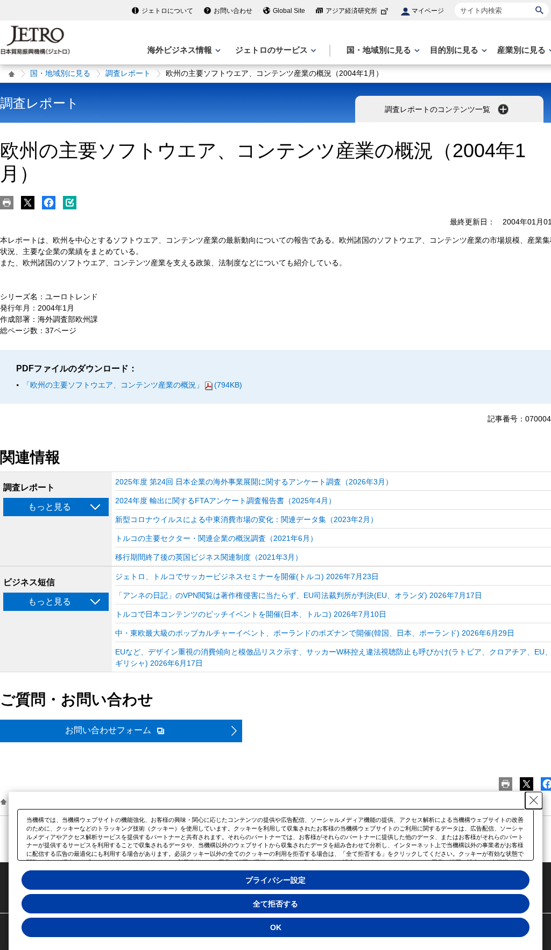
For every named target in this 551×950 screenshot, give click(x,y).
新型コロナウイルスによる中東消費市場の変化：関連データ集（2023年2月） (246, 519)
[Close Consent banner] (533, 800)
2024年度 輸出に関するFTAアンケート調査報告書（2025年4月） (225, 500)
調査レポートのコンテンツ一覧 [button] (438, 109)
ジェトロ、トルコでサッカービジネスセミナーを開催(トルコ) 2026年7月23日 (247, 576)
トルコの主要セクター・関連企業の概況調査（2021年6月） (216, 538)
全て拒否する (275, 903)
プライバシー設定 (275, 880)
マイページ (428, 11)
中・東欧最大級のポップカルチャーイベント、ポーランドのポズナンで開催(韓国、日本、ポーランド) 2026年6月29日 (314, 633)
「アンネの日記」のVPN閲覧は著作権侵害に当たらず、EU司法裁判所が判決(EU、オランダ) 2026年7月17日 (298, 595)
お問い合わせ (233, 11)
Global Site (289, 11)
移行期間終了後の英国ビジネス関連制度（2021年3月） (208, 557)
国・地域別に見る (60, 73)
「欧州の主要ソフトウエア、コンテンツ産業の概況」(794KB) (132, 385)
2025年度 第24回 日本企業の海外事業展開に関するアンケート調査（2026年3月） (254, 481)
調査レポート (128, 73)
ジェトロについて (167, 11)
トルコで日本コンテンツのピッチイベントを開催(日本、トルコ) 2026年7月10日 (250, 614)
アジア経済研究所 (351, 11)
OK (275, 927)
